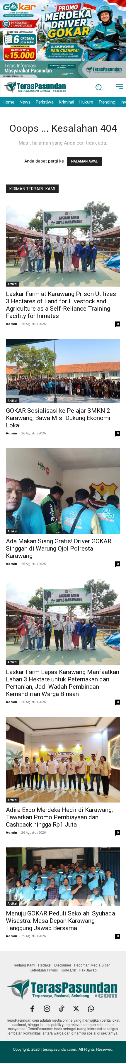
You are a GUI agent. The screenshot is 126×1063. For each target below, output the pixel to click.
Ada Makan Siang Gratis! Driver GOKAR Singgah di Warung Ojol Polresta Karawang (58, 548)
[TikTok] (62, 1009)
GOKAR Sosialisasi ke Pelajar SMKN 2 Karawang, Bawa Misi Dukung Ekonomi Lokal (58, 418)
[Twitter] (76, 1009)
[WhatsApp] (91, 1009)
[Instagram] (47, 1009)
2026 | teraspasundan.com (53, 1049)
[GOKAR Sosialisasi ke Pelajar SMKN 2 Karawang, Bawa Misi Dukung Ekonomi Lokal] (63, 371)
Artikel (12, 284)
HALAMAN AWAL (84, 161)
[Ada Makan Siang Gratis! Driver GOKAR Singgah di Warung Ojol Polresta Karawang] (63, 491)
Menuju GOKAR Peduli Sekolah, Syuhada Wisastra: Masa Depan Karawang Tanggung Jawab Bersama (60, 921)
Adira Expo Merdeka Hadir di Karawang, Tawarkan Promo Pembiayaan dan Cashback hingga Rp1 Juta (59, 817)
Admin (11, 323)
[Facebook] (32, 1009)
